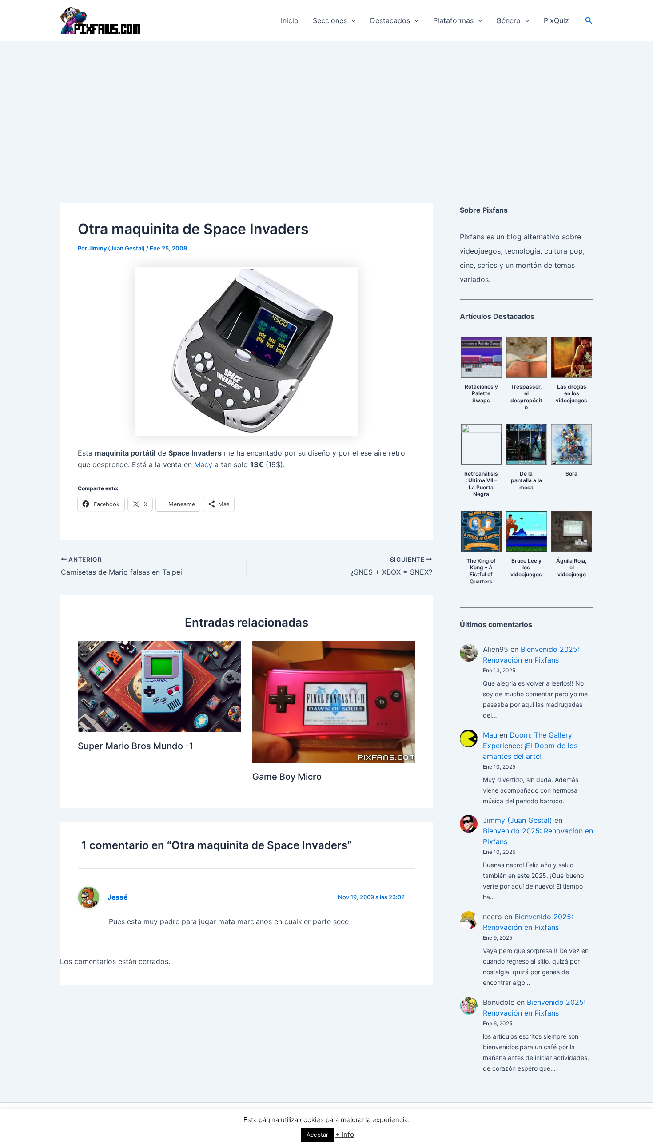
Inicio (290, 20)
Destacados (390, 20)
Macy (203, 464)
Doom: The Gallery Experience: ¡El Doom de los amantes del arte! (530, 745)
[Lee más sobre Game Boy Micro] (334, 701)
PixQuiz (556, 20)
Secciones (330, 20)
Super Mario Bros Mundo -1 (135, 746)
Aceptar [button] (317, 1134)
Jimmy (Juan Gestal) (517, 820)
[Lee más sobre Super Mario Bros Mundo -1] (159, 685)
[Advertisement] (326, 108)
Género (508, 20)
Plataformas (453, 20)
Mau (490, 734)
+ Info (344, 1134)
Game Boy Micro (287, 776)
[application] (351, 20)
